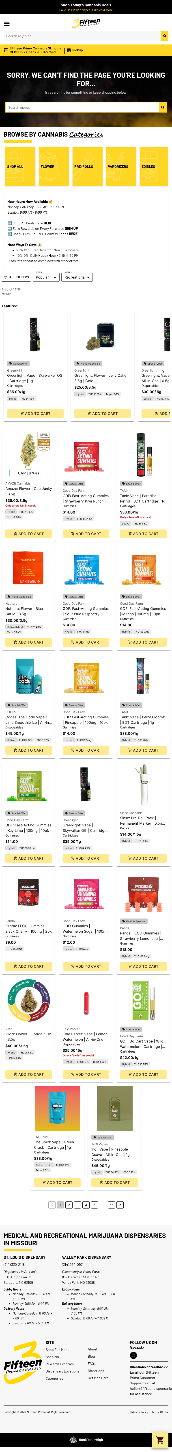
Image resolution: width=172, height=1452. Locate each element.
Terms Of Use (160, 1412)
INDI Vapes (99, 1144)
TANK (124, 490)
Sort (39, 272)
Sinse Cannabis (131, 813)
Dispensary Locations (63, 1371)
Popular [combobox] (42, 277)
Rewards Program (60, 1364)
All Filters (19, 277)
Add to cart (37, 413)
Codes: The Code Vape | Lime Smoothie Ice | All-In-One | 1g (27, 722)
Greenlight (14, 370)
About (92, 1349)
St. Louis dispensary (24, 1257)
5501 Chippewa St (17, 1277)
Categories (54, 1378)
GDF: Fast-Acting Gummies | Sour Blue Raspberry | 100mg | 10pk (86, 614)
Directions (96, 1370)
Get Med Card (98, 1378)
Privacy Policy (139, 1412)
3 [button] (78, 1205)
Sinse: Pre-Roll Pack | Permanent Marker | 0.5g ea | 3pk (141, 823)
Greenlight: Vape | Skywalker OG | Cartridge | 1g (86, 830)
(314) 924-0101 (73, 1264)
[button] (7, 23)
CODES (10, 712)
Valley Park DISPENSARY (86, 1257)
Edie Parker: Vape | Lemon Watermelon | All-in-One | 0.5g (85, 1039)
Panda (10, 921)
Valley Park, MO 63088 (78, 1282)
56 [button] (112, 1205)
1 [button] (60, 1205)
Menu (68, 272)
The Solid (41, 1137)
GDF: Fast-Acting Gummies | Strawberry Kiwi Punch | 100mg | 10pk (86, 501)
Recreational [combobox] (75, 277)
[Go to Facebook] (133, 1355)
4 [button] (86, 1205)
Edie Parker (71, 1029)
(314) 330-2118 (14, 1264)
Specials (52, 1357)
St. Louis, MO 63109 (18, 1282)
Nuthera (11, 603)
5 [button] (95, 1205)
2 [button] (69, 1205)
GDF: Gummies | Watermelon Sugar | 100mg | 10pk (86, 931)
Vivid (9, 1029)
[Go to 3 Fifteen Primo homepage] (86, 23)
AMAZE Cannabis (17, 483)
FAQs (92, 1363)
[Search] (164, 36)
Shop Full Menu (57, 1349)
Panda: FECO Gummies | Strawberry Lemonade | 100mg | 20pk (140, 938)
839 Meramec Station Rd (80, 1277)
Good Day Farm (74, 490)
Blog (91, 1356)
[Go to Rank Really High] (86, 1439)
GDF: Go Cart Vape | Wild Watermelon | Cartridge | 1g (141, 1046)
